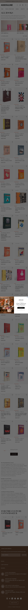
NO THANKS (21, 309)
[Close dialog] (27, 297)
